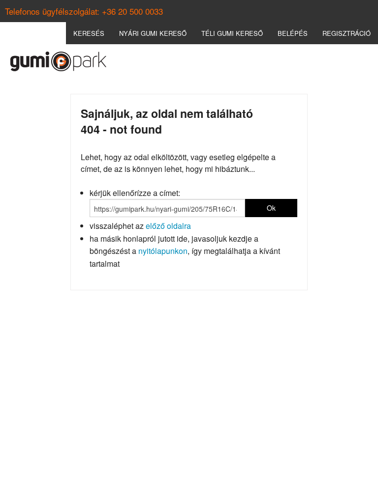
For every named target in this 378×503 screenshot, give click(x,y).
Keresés (88, 33)
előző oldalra (168, 225)
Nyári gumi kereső (153, 33)
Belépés (293, 33)
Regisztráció (346, 33)
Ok (271, 208)
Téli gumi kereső (232, 33)
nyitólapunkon (163, 250)
